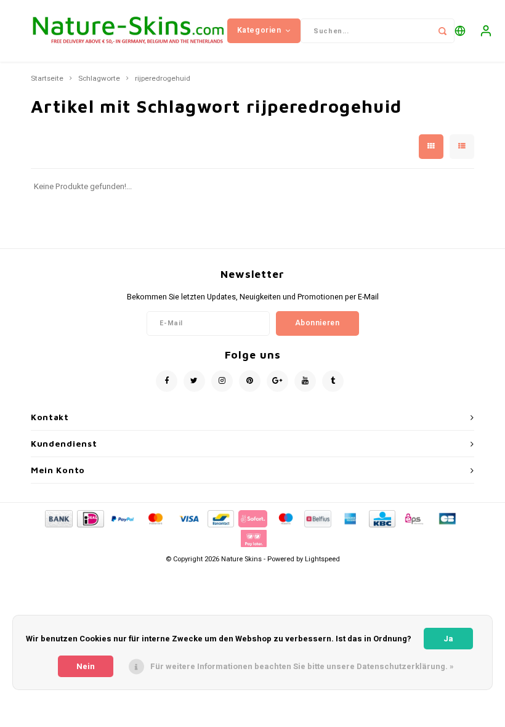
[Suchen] (442, 30)
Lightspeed (322, 559)
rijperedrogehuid (162, 79)
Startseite (47, 79)
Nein (85, 666)
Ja (448, 638)
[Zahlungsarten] (58, 518)
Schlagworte (99, 79)
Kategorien (259, 30)
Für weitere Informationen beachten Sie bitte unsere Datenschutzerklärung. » (302, 666)
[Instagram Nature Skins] (222, 381)
